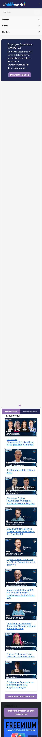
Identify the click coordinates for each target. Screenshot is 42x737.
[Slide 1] (22, 405)
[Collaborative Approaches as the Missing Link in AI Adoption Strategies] (21, 670)
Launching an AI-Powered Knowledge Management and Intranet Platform (21, 626)
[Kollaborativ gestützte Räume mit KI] (21, 458)
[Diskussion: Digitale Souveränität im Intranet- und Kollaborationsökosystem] (21, 486)
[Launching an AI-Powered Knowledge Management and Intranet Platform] (21, 611)
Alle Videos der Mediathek (21, 696)
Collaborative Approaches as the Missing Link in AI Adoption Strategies (20, 685)
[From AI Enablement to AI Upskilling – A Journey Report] (21, 642)
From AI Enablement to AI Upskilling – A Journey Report (21, 655)
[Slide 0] (20, 405)
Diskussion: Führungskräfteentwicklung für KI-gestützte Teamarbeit (20, 442)
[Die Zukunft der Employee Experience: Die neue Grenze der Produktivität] (21, 516)
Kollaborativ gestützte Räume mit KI (21, 471)
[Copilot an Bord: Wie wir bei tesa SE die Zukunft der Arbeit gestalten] (21, 547)
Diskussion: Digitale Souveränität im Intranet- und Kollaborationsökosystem (21, 501)
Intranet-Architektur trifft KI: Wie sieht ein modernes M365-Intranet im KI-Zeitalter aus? (21, 594)
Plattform (6, 32)
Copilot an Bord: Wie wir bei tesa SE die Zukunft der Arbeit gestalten (21, 562)
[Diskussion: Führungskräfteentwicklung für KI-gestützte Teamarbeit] (21, 427)
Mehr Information (19, 74)
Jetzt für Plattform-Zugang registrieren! (21, 712)
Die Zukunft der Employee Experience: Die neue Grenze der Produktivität (21, 531)
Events (5, 26)
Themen (5, 19)
